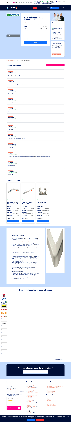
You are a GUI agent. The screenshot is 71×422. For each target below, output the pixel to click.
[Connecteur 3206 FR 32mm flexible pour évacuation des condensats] (28, 190)
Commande (49, 401)
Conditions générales (51, 391)
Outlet (35, 7)
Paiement (49, 400)
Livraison (48, 399)
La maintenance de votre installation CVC (55, 386)
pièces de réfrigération (26, 241)
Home (25, 7)
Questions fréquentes (51, 398)
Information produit (14, 35)
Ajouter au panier (35, 42)
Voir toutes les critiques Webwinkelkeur (55, 65)
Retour (48, 403)
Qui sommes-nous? (41, 7)
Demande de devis (55, 7)
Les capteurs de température (52, 387)
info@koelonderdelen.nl (13, 389)
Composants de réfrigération (52, 383)
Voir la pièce (13, 220)
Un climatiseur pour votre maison (53, 388)
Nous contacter (50, 396)
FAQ (48, 7)
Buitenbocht (11, 60)
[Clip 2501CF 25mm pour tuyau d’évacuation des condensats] (43, 190)
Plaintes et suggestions (51, 405)
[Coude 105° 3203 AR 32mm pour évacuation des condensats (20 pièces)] (13, 190)
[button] (60, 1)
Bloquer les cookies (40, 420)
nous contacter (37, 277)
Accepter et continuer (31, 420)
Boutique (29, 7)
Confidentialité (50, 392)
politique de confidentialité (41, 417)
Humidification (50, 385)
